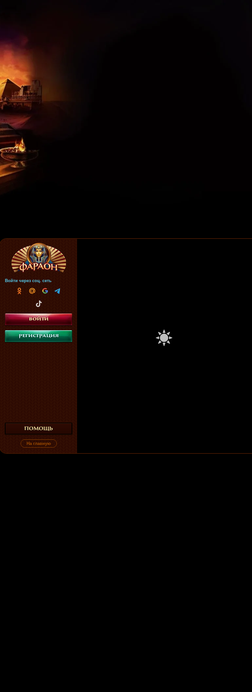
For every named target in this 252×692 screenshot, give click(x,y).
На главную (39, 443)
